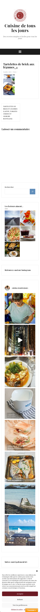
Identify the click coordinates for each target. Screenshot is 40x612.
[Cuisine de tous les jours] (20, 16)
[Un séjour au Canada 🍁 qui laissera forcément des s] (20, 340)
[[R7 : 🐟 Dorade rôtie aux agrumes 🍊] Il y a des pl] (20, 467)
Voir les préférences (20, 605)
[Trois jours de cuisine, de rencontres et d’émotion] (20, 308)
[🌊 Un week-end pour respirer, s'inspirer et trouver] (20, 498)
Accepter (20, 594)
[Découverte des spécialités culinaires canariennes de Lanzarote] (12, 218)
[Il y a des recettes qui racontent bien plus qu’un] (20, 371)
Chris (14, 72)
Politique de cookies (17, 609)
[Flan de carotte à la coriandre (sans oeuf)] (27, 218)
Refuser (20, 599)
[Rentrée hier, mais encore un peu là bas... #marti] (20, 530)
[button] (37, 571)
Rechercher (9, 187)
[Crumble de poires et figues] (12, 249)
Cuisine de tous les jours (20, 28)
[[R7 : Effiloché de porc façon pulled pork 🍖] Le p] (20, 435)
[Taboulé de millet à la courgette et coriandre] (12, 233)
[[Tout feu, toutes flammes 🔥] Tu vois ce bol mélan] (20, 403)
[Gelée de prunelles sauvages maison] (27, 233)
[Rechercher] (32, 191)
